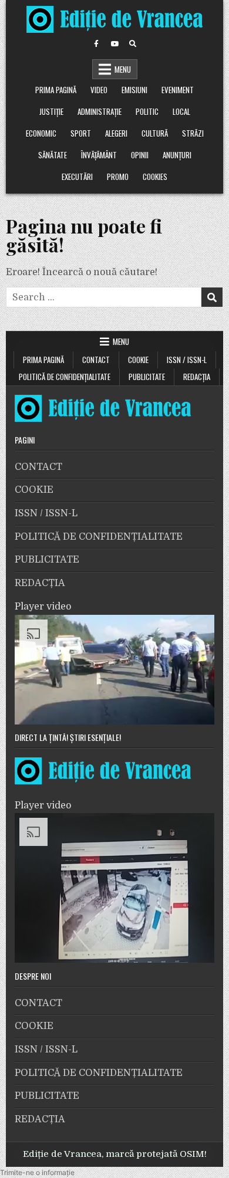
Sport (80, 133)
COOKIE (138, 359)
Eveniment (177, 90)
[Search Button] (132, 44)
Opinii (140, 155)
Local (181, 111)
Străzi (193, 133)
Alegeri (116, 133)
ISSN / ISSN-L (187, 359)
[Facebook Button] (96, 44)
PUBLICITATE (147, 376)
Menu (122, 69)
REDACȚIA (196, 376)
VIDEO (98, 90)
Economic (41, 133)
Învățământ (99, 155)
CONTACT (96, 359)
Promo (118, 176)
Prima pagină (55, 90)
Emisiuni (134, 90)
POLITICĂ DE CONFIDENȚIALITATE (64, 376)
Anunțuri (177, 155)
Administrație (100, 111)
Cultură (155, 133)
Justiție (51, 111)
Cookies (155, 176)
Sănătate (52, 155)
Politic (147, 111)
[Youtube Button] (114, 44)
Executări (77, 176)
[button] (37, 1172)
